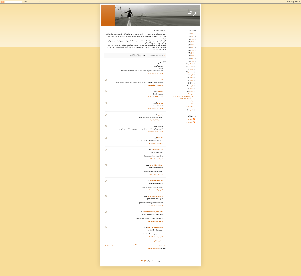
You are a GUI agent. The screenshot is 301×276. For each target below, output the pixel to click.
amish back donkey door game (153, 212)
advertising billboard (156, 165)
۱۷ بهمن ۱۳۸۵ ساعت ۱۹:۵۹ (155, 221)
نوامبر (191, 66)
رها (191, 11)
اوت (191, 75)
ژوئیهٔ (191, 77)
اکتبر (191, 69)
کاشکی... (190, 103)
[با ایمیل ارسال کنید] (140, 55)
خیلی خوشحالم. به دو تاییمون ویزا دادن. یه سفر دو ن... (183, 97)
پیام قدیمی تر (109, 245)
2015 (192, 36)
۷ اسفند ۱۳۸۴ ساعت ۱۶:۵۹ (155, 108)
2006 (192, 61)
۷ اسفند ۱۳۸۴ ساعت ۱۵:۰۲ (155, 97)
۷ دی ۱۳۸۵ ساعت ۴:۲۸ (156, 159)
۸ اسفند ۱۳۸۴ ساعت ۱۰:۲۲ (155, 143)
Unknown (189, 122)
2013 (192, 42)
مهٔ (192, 83)
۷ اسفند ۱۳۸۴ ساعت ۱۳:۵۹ (155, 85)
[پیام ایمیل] (143, 55)
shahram (160, 91)
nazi (162, 80)
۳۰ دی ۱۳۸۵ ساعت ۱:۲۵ (156, 174)
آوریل (191, 86)
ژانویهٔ (191, 110)
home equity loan (157, 149)
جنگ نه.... (190, 101)
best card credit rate (156, 180)
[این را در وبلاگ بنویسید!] (138, 55)
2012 (192, 45)
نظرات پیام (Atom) (153, 248)
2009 (192, 53)
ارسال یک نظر (158, 241)
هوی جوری (160, 103)
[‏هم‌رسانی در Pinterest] (131, 55)
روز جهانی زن (189, 94)
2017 (192, 34)
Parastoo (160, 138)
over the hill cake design (155, 227)
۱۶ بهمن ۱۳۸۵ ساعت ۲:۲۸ (155, 205)
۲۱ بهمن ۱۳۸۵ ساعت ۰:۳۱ (155, 236)
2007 (192, 58)
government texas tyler (155, 196)
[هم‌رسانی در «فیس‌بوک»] (133, 55)
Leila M (190, 119)
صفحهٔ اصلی (136, 245)
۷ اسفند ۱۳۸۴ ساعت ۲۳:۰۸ (155, 131)
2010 (192, 50)
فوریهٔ (191, 91)
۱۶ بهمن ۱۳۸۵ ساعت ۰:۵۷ (155, 190)
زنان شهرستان (188, 106)
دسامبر (190, 63)
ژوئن (191, 80)
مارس (191, 88)
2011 (192, 47)
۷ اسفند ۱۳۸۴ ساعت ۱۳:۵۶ (155, 73)
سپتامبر (190, 72)
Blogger (143, 261)
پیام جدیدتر (162, 245)
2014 (192, 39)
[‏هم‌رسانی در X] (135, 55)
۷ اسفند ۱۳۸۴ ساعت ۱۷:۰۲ (155, 120)
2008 (192, 56)
